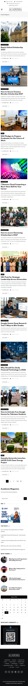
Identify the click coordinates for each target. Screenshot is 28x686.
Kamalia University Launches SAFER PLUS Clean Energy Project (13, 460)
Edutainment (7, 660)
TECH (16, 665)
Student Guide (21, 661)
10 (2, 607)
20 (14, 610)
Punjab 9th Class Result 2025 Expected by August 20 (13, 549)
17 (2, 610)
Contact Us (22, 665)
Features (7, 663)
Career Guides (12, 661)
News (5, 661)
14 (17, 607)
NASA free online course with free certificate (11, 546)
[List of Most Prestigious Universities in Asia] (4, 588)
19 (10, 610)
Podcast (21, 663)
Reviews (14, 660)
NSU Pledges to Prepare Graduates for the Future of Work (12, 138)
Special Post (21, 660)
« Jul (2, 618)
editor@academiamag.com (14, 3)
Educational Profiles (8, 665)
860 (18, 481)
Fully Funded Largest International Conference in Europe (17, 580)
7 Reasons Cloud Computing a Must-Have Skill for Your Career (13, 187)
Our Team (12, 667)
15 (21, 607)
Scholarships (14, 663)
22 (21, 610)
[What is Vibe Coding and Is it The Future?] (4, 569)
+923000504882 (19, 1)
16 (25, 607)
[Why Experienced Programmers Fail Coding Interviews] (4, 560)
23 (25, 610)
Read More (4, 61)
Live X (17, 667)
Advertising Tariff (13, 5)
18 (6, 610)
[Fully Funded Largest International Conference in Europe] (4, 579)
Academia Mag (5, 58)
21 (17, 610)
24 (2, 612)
